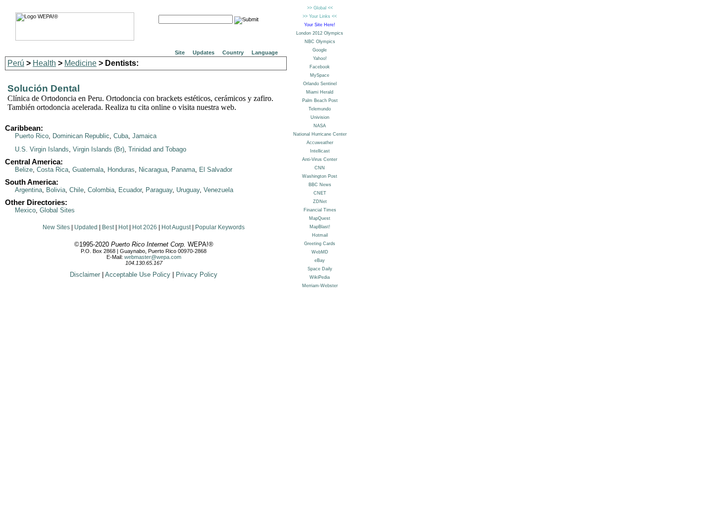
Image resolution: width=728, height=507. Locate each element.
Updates (203, 52)
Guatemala (88, 169)
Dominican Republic (80, 136)
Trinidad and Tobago (157, 149)
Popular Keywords (220, 227)
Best (108, 227)
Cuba (120, 136)
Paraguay (159, 190)
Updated (86, 227)
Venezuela (218, 190)
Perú (15, 63)
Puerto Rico (32, 136)
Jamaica (144, 136)
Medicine (80, 63)
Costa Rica (52, 169)
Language (265, 52)
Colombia (101, 190)
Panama (183, 169)
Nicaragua (153, 169)
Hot (123, 227)
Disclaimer (85, 274)
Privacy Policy (196, 274)
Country (233, 52)
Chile (76, 190)
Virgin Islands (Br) (98, 149)
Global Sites (57, 210)
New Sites (56, 227)
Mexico (25, 210)
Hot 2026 (144, 227)
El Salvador (215, 169)
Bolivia (55, 190)
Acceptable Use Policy (137, 274)
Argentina (28, 190)
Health (44, 63)
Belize (24, 169)
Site (180, 52)
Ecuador (130, 190)
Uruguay (188, 190)
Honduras (121, 169)
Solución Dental (43, 88)
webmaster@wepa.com (152, 257)
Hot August (176, 227)
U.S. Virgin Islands (42, 149)
